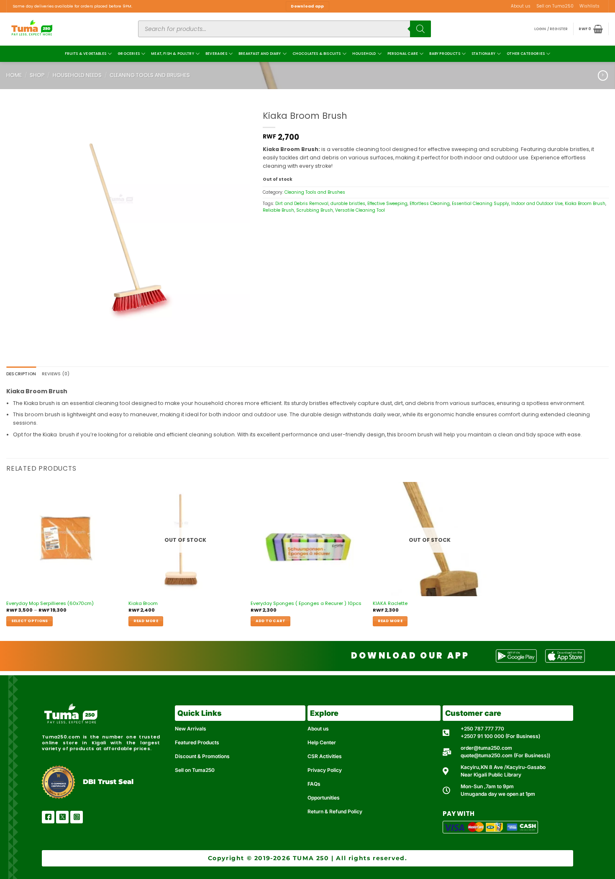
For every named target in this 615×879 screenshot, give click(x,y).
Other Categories (526, 53)
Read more (145, 620)
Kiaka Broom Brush (585, 203)
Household (364, 53)
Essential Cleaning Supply (480, 203)
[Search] (420, 29)
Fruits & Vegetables (85, 53)
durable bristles (348, 203)
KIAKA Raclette (390, 603)
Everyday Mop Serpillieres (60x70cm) (50, 603)
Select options (29, 620)
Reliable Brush (278, 210)
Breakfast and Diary (259, 53)
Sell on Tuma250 (555, 6)
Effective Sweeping (387, 203)
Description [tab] (21, 374)
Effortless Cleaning (430, 203)
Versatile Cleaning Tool (360, 210)
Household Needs (77, 75)
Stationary (483, 53)
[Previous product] (603, 75)
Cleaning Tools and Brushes (150, 75)
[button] (551, 29)
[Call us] (605, 9)
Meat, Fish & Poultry (172, 53)
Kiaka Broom (143, 603)
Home (14, 75)
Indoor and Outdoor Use (537, 203)
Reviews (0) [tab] (55, 374)
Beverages (216, 53)
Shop (37, 75)
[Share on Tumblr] (266, 229)
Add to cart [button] (271, 620)
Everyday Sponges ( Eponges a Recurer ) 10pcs (306, 603)
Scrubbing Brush (314, 210)
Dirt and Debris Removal (301, 203)
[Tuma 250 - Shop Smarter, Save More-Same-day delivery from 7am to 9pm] (62, 29)
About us (520, 6)
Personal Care (402, 53)
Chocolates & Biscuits (316, 53)
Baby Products (444, 53)
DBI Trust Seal (108, 782)
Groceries (129, 53)
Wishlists (589, 6)
